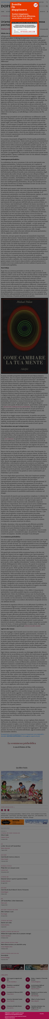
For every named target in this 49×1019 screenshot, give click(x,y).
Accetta (42, 1013)
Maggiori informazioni (10, 1017)
